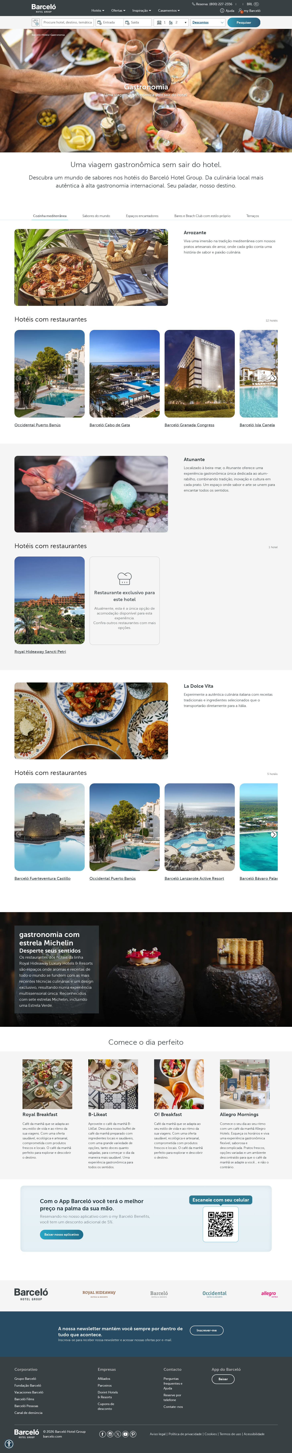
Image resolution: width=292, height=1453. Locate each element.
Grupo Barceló (25, 1379)
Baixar (223, 1379)
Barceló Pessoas (26, 1406)
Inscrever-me (207, 1330)
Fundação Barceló (27, 1385)
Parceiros (105, 1385)
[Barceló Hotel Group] (44, 8)
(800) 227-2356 (220, 4)
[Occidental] (215, 1294)
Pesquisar (244, 22)
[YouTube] (125, 1434)
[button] (241, 4)
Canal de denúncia (28, 1413)
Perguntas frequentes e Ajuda (173, 1383)
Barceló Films (24, 1399)
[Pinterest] (133, 1434)
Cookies (211, 1434)
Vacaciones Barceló (28, 1392)
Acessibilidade (254, 1434)
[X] (118, 1434)
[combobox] (68, 22)
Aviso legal (158, 1434)
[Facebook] (102, 1434)
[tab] (50, 216)
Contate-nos (173, 1407)
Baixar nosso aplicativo (61, 1234)
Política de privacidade (185, 1434)
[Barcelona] (159, 1294)
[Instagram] (110, 1434)
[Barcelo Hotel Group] (26, 1433)
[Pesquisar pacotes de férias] (36, 22)
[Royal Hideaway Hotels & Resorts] (99, 1294)
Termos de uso (230, 1434)
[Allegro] (269, 1294)
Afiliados (104, 1379)
